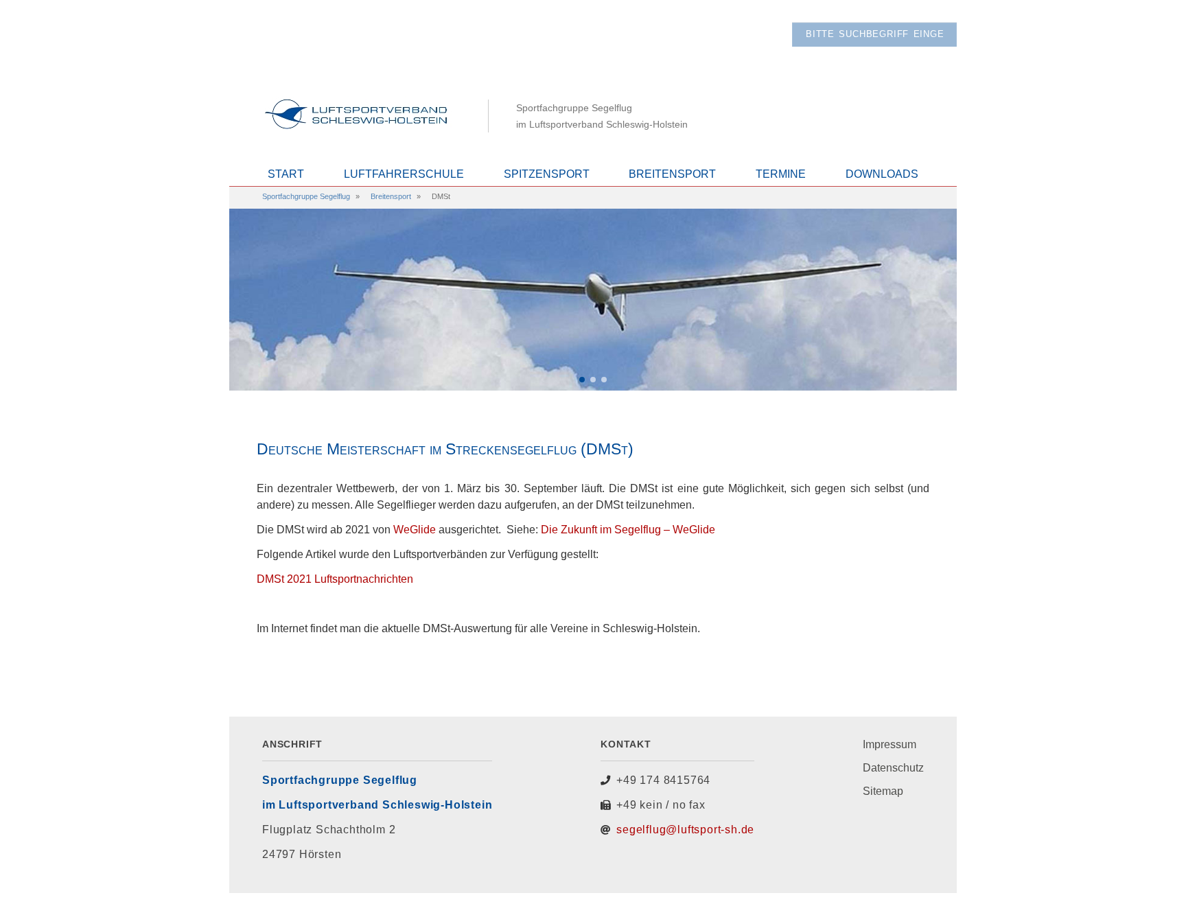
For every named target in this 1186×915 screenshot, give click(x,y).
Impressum (889, 744)
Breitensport (672, 174)
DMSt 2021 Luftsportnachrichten (335, 579)
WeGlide (414, 529)
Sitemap (883, 791)
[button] (582, 379)
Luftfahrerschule (404, 174)
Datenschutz (893, 768)
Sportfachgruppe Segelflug (306, 196)
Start (286, 174)
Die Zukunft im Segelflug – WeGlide (628, 529)
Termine (781, 174)
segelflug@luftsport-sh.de (685, 829)
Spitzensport (547, 174)
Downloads (882, 174)
